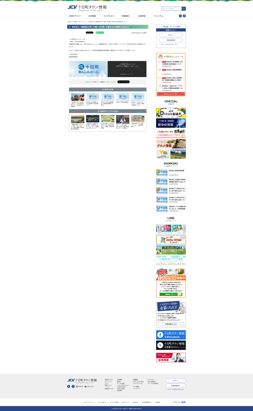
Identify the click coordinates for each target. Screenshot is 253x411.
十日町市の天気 (121, 387)
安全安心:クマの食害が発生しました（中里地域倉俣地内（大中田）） (177, 208)
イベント (107, 387)
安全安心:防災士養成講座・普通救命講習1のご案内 (172, 79)
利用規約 (157, 402)
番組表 (119, 381)
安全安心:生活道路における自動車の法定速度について (172, 63)
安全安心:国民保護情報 (174, 70)
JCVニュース (108, 381)
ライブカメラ (136, 388)
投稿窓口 (80, 386)
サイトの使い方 (102, 402)
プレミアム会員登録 (153, 383)
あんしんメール (83, 21)
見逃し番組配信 (152, 381)
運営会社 (135, 402)
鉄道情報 (119, 390)
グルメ (106, 383)
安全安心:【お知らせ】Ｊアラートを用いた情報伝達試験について (172, 88)
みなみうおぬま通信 (138, 381)
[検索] (184, 9)
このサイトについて (88, 402)
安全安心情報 (120, 388)
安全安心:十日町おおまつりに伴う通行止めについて (177, 190)
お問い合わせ (90, 386)
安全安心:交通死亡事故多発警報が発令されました (177, 180)
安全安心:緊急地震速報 (176, 170)
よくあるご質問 (114, 402)
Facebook (184, 15)
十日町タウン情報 (72, 21)
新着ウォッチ (108, 385)
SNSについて (125, 402)
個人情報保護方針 (146, 402)
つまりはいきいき (137, 383)
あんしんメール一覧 (170, 94)
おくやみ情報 (120, 383)
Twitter (180, 15)
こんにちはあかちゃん (123, 385)
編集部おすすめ (109, 388)
